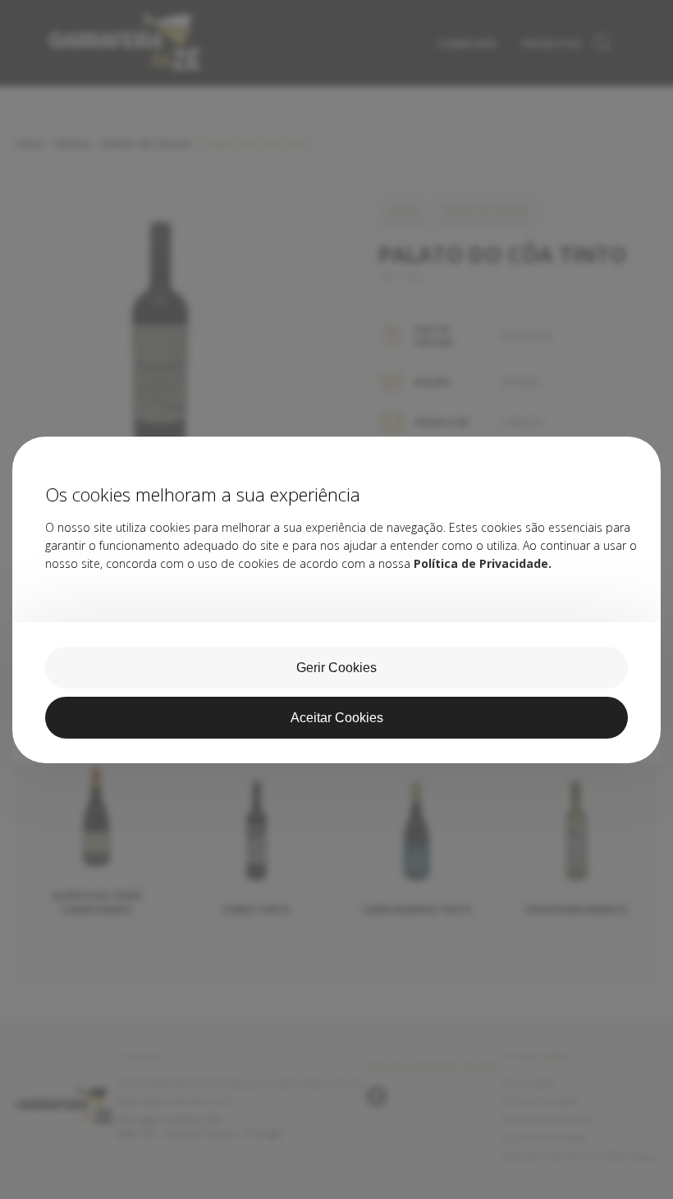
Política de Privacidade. (483, 563)
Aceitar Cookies (337, 718)
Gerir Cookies (336, 668)
